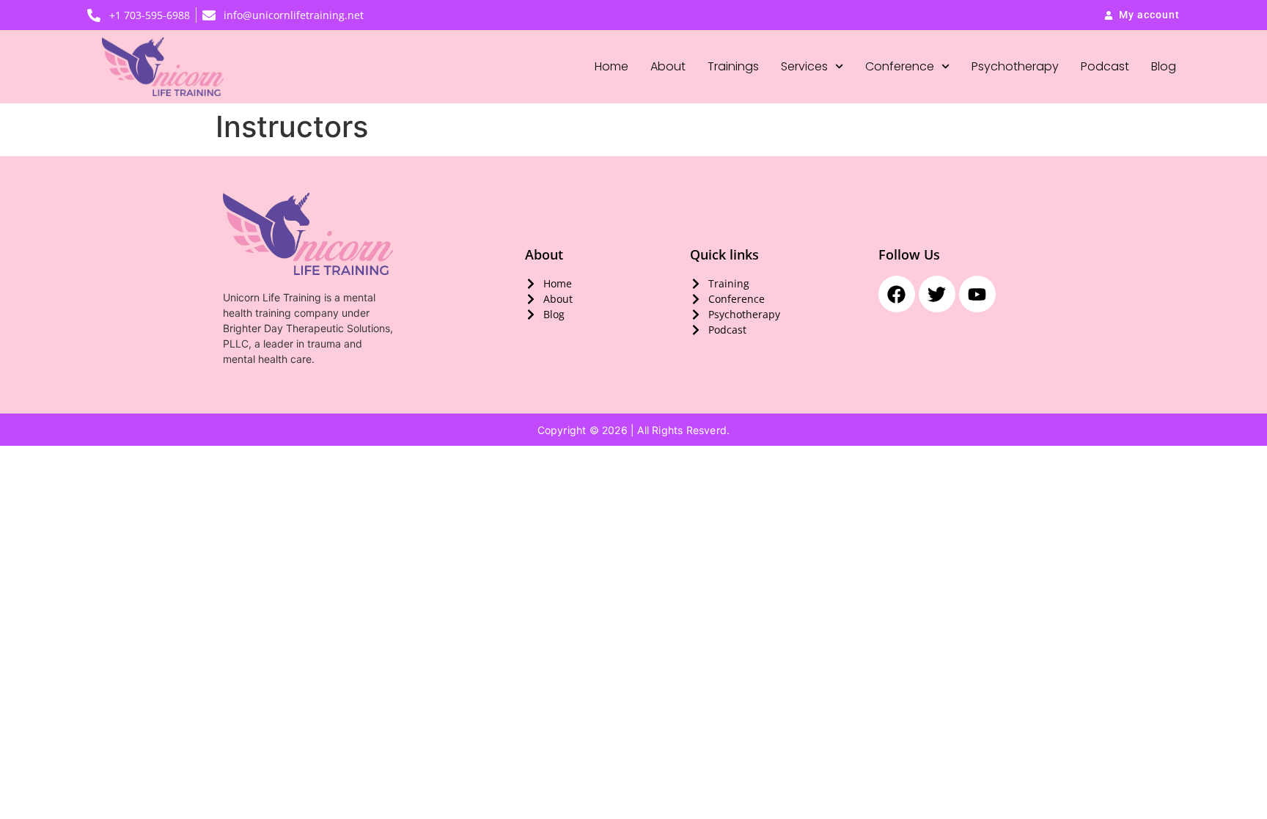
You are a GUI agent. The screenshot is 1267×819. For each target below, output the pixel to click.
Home (611, 66)
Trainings (733, 66)
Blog (1163, 66)
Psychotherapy (1015, 66)
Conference (899, 66)
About (668, 66)
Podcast (1105, 66)
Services (804, 66)
